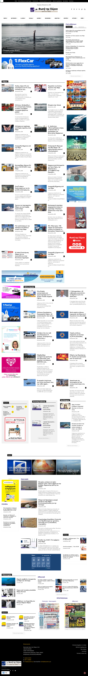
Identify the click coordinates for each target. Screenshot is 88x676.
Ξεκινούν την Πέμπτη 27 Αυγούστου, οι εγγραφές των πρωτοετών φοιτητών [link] (9, 516)
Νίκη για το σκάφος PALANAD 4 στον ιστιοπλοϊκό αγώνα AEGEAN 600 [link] (70, 588)
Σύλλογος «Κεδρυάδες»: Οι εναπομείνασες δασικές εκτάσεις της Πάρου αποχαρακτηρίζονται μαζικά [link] (75, 47)
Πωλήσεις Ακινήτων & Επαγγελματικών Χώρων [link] (7, 413)
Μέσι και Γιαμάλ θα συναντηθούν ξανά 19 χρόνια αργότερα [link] (45, 587)
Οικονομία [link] (23, 489)
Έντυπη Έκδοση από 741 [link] (36, 409)
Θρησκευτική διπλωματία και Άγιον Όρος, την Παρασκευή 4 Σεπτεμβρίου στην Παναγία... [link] (56, 168)
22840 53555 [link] (28, 658)
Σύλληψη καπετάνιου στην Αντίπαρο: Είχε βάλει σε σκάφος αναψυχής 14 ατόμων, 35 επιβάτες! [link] (29, 626)
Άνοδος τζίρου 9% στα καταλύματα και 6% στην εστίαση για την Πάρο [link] (75, 31)
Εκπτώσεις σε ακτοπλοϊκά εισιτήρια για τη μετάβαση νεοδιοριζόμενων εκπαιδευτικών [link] (9, 523)
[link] (1, 1)
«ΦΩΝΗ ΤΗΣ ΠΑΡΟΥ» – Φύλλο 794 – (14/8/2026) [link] (49, 407)
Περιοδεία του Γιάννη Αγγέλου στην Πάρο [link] (75, 35)
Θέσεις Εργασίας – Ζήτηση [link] (7, 407)
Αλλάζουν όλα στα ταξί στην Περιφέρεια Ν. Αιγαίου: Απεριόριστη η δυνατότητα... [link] (44, 335)
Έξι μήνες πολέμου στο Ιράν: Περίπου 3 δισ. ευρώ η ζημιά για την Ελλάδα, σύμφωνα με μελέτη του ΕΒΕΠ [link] (49, 484)
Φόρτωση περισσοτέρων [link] (76, 76)
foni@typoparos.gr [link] (29, 661)
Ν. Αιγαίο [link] (25, 290)
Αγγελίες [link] (3, 625)
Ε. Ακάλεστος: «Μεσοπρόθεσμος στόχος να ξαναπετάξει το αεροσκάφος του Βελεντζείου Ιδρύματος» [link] (56, 129)
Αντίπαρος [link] (62, 408)
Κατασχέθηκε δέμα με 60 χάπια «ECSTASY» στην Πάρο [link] (23, 167)
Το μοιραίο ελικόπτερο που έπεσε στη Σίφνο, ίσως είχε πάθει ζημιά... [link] (45, 382)
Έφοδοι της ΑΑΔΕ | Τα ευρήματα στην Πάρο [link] (48, 540)
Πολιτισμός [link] (4, 585)
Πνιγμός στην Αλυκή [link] (70, 52)
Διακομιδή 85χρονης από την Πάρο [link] (56, 187)
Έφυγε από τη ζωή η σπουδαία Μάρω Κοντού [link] (26, 591)
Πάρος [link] (3, 84)
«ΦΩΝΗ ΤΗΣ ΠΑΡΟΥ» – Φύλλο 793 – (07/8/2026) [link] (49, 423)
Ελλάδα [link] (5, 45)
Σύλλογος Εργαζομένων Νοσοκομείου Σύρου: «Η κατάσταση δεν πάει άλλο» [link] (45, 314)
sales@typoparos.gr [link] (46, 661)
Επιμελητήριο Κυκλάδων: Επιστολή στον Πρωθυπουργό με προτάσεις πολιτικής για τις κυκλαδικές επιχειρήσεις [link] (49, 521)
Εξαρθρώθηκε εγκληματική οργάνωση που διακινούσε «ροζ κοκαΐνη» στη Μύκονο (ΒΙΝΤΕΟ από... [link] (44, 358)
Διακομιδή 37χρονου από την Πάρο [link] (56, 253)
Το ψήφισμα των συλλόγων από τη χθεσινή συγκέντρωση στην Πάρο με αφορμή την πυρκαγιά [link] (71, 556)
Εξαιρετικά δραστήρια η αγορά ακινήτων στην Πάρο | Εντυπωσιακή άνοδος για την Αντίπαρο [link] (48, 502)
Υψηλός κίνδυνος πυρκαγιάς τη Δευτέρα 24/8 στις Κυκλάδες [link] (77, 334)
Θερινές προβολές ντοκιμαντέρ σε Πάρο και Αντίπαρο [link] (26, 580)
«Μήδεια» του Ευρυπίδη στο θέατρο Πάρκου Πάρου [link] (26, 602)
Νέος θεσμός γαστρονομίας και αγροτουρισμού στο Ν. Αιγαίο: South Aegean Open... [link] (44, 294)
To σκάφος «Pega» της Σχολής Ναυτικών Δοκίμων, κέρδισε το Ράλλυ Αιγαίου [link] (46, 581)
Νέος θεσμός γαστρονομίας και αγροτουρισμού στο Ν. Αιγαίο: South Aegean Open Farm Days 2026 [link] (74, 41)
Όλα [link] (76, 26)
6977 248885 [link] (28, 659)
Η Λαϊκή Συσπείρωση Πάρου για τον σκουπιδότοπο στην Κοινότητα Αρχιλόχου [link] (22, 255)
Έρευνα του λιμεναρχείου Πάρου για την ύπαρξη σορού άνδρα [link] (23, 207)
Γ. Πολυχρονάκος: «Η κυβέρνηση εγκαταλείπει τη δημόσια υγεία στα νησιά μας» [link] (77, 293)
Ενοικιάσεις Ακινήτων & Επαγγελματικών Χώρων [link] (20, 408)
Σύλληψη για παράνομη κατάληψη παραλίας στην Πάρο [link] (75, 71)
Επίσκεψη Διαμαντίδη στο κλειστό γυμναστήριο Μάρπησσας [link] (70, 580)
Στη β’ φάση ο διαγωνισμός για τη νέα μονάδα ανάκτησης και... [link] (22, 188)
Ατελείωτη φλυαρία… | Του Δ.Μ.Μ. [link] (71, 546)
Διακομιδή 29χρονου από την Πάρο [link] (23, 147)
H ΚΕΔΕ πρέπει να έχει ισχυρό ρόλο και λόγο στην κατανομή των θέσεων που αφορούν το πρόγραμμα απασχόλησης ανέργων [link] (75, 64)
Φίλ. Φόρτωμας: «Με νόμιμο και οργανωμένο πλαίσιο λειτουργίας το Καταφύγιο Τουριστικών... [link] (56, 228)
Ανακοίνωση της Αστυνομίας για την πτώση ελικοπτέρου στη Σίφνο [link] (77, 383)
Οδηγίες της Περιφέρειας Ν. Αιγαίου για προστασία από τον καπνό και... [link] (78, 356)
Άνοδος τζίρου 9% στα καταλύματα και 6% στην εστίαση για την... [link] (23, 87)
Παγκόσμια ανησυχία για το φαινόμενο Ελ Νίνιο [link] (44, 471)
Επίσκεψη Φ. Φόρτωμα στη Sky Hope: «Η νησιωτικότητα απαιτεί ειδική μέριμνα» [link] (55, 148)
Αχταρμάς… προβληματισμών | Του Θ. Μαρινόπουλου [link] (71, 539)
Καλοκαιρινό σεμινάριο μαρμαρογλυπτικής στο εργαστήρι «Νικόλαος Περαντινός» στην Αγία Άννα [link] (55, 208)
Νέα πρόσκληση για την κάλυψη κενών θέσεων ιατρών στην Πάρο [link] (22, 227)
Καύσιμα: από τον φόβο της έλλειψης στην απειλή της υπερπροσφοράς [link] (68, 471)
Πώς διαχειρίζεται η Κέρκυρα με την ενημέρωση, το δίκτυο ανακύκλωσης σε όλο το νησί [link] (75, 58)
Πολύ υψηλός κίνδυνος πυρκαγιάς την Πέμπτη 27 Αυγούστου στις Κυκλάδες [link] (78, 314)
